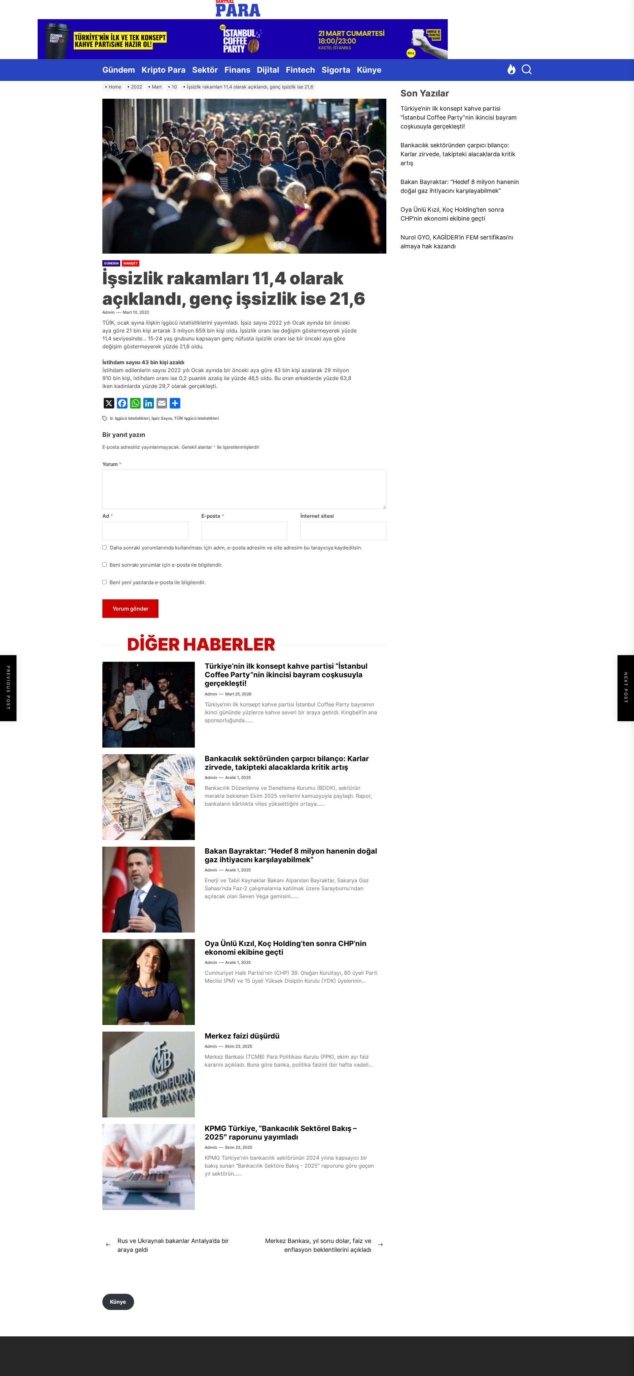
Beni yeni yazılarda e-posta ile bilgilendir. (158, 582)
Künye (369, 70)
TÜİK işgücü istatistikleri (196, 418)
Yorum (112, 464)
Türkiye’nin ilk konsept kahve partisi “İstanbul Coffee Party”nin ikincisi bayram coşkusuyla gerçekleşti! (286, 675)
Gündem (118, 70)
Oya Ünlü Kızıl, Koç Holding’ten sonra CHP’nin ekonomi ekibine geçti (452, 214)
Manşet (130, 263)
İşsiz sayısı (162, 418)
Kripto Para (164, 70)
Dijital (268, 70)
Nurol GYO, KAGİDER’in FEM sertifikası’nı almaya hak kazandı (457, 242)
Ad (107, 516)
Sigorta (336, 70)
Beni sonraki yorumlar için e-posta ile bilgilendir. (166, 565)
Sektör (205, 70)
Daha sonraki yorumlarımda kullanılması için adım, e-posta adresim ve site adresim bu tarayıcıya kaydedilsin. (236, 548)
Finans (237, 70)
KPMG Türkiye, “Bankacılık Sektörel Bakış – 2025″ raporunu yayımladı (281, 1132)
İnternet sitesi (317, 516)
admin (108, 312)
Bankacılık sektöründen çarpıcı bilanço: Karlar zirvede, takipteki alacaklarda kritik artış (287, 762)
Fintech (300, 70)
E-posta (212, 516)
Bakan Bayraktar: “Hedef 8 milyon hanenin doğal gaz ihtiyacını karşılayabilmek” (291, 855)
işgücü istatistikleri (132, 418)
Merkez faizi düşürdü (242, 1036)
